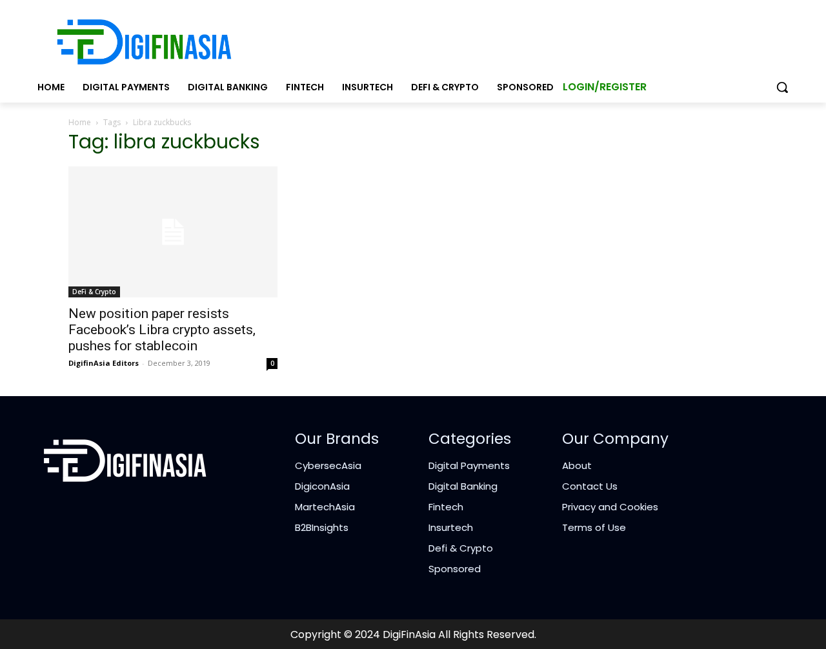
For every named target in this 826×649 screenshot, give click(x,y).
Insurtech (450, 527)
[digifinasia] (143, 42)
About (577, 465)
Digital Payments (469, 465)
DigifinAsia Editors (103, 363)
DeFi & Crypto (94, 291)
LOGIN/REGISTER (605, 86)
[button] (782, 87)
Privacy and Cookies (610, 507)
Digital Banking (463, 486)
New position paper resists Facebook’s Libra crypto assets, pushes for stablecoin (162, 330)
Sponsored (454, 568)
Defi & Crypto (460, 548)
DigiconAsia (322, 486)
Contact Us (590, 486)
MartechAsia (325, 507)
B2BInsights (321, 527)
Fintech (445, 507)
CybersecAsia (328, 465)
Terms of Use (594, 527)
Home (79, 122)
